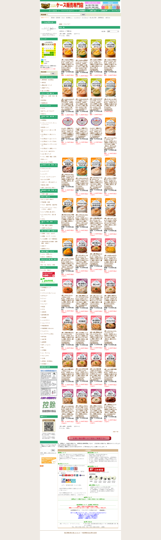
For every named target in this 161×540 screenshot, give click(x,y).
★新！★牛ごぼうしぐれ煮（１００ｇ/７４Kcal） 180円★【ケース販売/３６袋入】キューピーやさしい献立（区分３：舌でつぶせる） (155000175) (82, 260)
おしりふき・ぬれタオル (48, 151)
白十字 (43, 290)
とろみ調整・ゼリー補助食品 (49, 239)
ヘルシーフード (45, 323)
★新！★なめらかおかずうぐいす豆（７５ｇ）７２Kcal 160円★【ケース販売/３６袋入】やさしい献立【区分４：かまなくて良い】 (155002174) (96, 103)
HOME (60, 24)
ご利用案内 (82, 10)
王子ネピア (44, 295)
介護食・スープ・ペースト (48, 236)
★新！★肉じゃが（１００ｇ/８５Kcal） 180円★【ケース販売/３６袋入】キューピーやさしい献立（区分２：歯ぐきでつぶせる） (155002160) (96, 300)
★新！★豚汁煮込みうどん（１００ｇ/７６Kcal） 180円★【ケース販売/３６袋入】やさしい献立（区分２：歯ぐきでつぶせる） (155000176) (96, 258)
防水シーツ (44, 159)
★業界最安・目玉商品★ (47, 79)
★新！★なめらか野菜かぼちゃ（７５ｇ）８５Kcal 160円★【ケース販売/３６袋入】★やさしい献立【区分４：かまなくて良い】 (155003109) (110, 64)
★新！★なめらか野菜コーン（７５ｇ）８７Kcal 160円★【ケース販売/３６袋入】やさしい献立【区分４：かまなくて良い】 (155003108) (96, 64)
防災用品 (43, 100)
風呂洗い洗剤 (45, 185)
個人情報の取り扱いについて (72, 532)
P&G (42, 347)
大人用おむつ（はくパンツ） (49, 138)
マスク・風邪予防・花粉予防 (49, 205)
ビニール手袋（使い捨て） (48, 212)
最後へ (68, 35)
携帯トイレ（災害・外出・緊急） (49, 96)
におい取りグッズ (46, 154)
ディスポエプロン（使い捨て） (48, 215)
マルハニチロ (45, 355)
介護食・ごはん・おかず (48, 233)
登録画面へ (102, 510)
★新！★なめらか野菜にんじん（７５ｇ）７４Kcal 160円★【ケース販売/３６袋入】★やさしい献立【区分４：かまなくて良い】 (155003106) (67, 64)
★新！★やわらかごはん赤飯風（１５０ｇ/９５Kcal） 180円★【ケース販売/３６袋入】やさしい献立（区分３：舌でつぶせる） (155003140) (67, 179)
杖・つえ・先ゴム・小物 (48, 264)
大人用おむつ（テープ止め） (49, 141)
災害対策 (58, 17)
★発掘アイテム (45, 88)
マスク (63, 17)
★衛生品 (43, 82)
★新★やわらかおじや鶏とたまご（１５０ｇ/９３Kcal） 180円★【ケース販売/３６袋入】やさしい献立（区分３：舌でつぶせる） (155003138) (67, 219)
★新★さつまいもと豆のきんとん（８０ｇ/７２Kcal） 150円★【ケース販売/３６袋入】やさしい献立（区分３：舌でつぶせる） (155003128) (110, 104)
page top (115, 431)
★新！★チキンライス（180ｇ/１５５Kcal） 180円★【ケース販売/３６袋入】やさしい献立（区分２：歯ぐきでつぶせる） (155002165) (67, 300)
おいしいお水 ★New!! (47, 199)
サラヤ (43, 309)
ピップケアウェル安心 (47, 334)
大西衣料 (43, 312)
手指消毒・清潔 (45, 202)
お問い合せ (93, 10)
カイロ (43, 108)
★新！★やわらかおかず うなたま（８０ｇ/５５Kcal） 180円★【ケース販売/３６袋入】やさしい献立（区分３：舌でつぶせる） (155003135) (82, 183)
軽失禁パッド (45, 127)
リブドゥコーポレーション (48, 293)
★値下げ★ (107, 17)
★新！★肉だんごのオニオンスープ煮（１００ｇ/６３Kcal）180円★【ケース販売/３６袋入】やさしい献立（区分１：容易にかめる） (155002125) (82, 410)
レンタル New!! (46, 270)
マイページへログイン (67, 10)
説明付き (62, 31)
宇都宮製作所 (45, 325)
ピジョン (43, 298)
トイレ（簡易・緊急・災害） (49, 156)
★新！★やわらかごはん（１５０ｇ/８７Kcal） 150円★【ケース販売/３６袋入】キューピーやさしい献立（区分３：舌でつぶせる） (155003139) (82, 219)
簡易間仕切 (44, 103)
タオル (43, 219)
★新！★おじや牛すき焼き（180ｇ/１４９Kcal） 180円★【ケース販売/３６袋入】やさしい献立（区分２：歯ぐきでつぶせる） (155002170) (82, 373)
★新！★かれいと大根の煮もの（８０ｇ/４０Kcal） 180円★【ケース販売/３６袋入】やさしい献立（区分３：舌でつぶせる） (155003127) (110, 182)
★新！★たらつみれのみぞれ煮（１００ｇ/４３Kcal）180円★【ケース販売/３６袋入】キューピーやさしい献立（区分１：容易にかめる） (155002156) (67, 410)
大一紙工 (43, 301)
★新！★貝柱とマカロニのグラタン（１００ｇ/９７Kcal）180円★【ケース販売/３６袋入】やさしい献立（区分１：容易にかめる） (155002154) (96, 410)
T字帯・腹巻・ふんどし (47, 194)
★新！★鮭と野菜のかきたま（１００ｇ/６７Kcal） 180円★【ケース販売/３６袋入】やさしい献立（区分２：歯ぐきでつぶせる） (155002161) (96, 337)
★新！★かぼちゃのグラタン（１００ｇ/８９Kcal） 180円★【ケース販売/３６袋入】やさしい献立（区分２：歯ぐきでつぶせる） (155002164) (110, 260)
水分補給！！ (69, 17)
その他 (43, 358)
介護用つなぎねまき (46, 228)
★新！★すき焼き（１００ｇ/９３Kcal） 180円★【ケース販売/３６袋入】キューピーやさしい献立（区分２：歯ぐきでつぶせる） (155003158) (82, 337)
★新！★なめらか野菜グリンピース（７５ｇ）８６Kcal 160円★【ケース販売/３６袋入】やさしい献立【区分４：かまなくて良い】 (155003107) (82, 65)
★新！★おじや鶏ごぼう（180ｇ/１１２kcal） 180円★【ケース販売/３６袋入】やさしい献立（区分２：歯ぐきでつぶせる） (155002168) (67, 374)
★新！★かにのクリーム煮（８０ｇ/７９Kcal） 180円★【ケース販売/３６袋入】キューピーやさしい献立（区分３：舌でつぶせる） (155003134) (96, 182)
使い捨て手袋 (93, 17)
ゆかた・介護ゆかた (46, 256)
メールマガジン (45, 442)
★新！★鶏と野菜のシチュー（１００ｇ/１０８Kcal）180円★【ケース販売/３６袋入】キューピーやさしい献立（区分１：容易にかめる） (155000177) (82, 300)
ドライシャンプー (46, 168)
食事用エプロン (45, 248)
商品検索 (43, 14)
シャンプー (45, 174)
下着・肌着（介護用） (47, 225)
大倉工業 (43, 339)
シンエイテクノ (45, 320)
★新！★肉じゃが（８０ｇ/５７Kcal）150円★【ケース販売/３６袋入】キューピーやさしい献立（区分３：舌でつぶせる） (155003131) (110, 223)
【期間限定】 (100, 17)
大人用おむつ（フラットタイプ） (49, 144)
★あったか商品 (45, 90)
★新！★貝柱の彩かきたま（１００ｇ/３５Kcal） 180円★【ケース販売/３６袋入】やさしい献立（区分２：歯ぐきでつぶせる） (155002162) (67, 337)
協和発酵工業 (45, 314)
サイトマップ (116, 10)
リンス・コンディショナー (48, 176)
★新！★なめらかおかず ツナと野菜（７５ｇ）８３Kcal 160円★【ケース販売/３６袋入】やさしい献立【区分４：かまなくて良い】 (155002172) (82, 104)
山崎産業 (43, 342)
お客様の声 (104, 10)
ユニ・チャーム (45, 353)
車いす (43, 262)
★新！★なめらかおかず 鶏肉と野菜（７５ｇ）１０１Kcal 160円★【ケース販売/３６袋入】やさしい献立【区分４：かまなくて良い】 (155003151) (68, 104)
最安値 (53, 17)
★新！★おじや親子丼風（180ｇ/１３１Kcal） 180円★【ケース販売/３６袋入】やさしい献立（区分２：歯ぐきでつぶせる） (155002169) (110, 374)
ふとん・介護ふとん (46, 254)
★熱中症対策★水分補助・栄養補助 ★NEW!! (49, 242)
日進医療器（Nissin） (47, 328)
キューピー (44, 304)
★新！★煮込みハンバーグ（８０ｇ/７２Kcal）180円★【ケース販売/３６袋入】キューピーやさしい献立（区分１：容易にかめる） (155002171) (110, 409)
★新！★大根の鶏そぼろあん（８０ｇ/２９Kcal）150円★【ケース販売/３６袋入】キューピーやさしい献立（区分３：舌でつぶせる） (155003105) (96, 223)
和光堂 (43, 306)
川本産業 (43, 317)
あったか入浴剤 (45, 179)
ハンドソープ (45, 171)
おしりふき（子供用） (47, 162)
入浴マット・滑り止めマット (49, 182)
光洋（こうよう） (46, 344)
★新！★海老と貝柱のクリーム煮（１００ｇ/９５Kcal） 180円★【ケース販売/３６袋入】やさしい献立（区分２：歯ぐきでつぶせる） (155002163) (110, 300)
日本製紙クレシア (46, 287)
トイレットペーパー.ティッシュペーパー (49, 123)
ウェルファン (45, 331)
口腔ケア (43, 246)
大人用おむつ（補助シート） (49, 148)
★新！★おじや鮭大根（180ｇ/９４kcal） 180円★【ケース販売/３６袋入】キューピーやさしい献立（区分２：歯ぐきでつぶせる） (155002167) (96, 373)
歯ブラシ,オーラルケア (48, 111)
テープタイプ (85, 17)
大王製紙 (43, 350)
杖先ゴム (43, 114)
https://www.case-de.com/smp (48, 437)
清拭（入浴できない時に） (48, 187)
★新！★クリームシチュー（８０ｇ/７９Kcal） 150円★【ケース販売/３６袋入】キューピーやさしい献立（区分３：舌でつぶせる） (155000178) (110, 142)
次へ (64, 35)
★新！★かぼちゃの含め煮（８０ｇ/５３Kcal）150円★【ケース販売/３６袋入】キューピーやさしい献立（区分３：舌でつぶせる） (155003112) (67, 263)
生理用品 (43, 120)
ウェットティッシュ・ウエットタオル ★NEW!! (49, 208)
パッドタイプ (77, 17)
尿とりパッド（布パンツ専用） (48, 130)
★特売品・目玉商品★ (47, 361)
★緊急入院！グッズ (46, 85)
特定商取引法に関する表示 (89, 532)
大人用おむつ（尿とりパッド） (48, 135)
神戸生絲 (43, 336)
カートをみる (53, 10)
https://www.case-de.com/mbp (48, 434)
